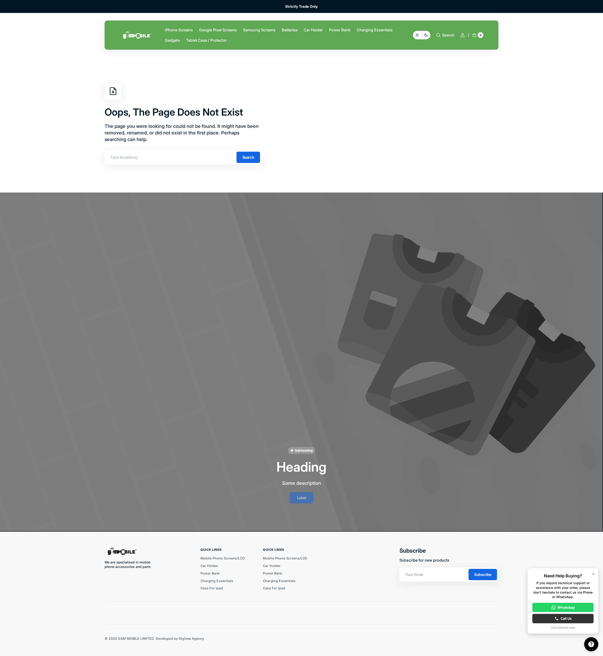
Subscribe (482, 574)
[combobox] (183, 157)
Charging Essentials (216, 581)
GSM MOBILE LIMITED (136, 638)
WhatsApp (566, 607)
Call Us (566, 618)
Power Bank (210, 573)
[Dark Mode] (421, 35)
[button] (445, 35)
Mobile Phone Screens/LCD (222, 558)
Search (248, 157)
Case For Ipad (211, 588)
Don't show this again (563, 627)
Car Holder (209, 566)
